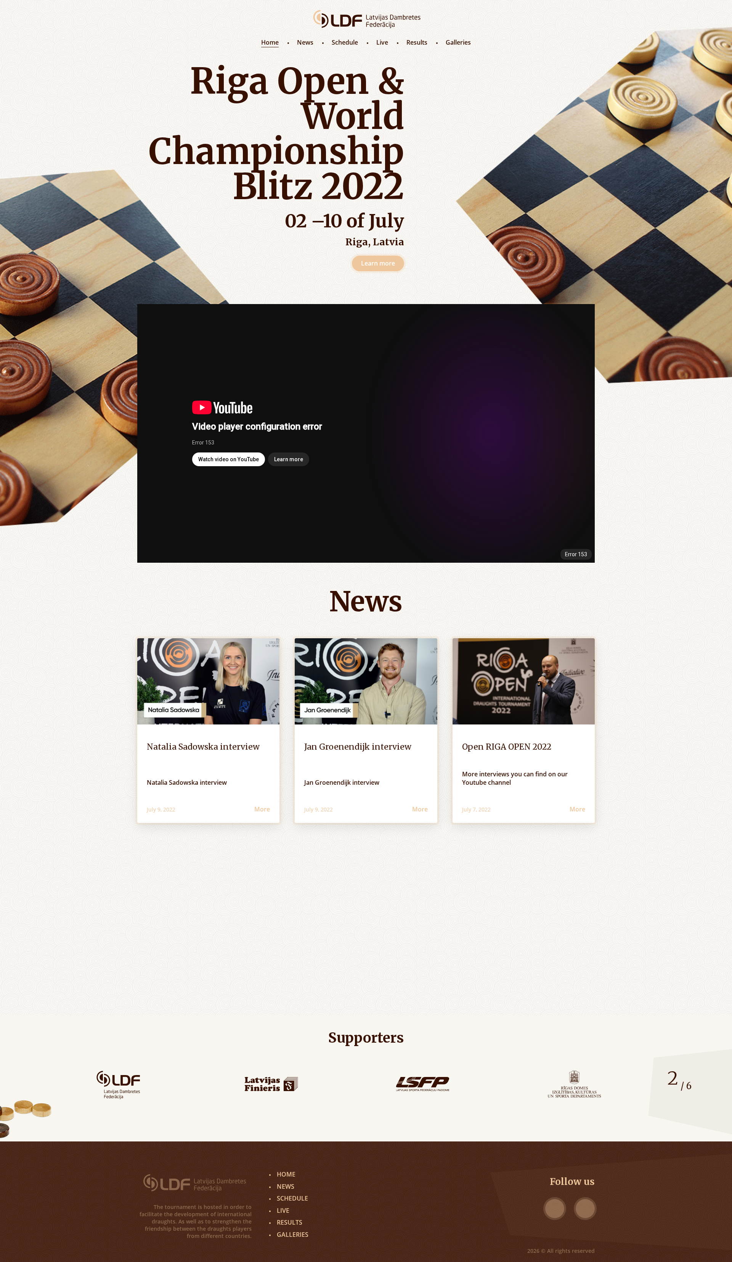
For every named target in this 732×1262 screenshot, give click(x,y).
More (262, 809)
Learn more (378, 263)
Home (270, 42)
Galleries (458, 42)
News (305, 42)
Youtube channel (486, 782)
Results (416, 42)
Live (382, 42)
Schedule (345, 42)
